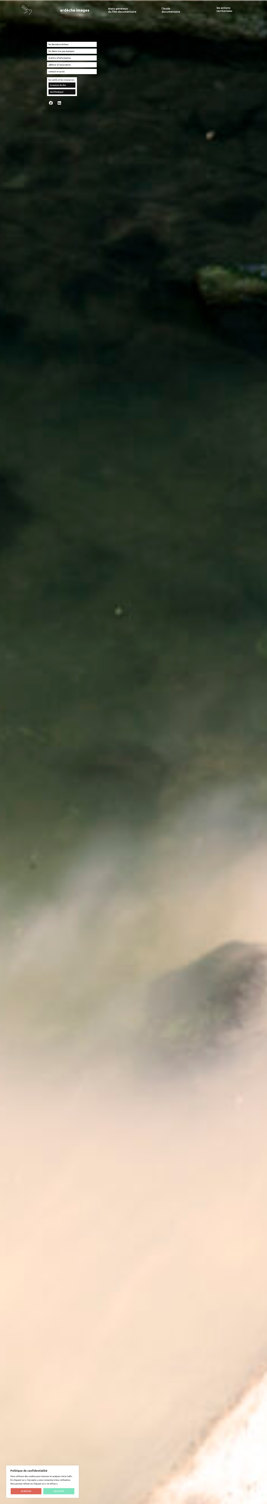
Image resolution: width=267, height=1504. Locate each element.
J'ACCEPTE (58, 1491)
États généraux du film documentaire (122, 10)
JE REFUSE (26, 1491)
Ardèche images (74, 10)
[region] (42, 1481)
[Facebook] (51, 103)
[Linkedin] (59, 103)
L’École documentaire (171, 10)
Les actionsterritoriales (224, 9)
